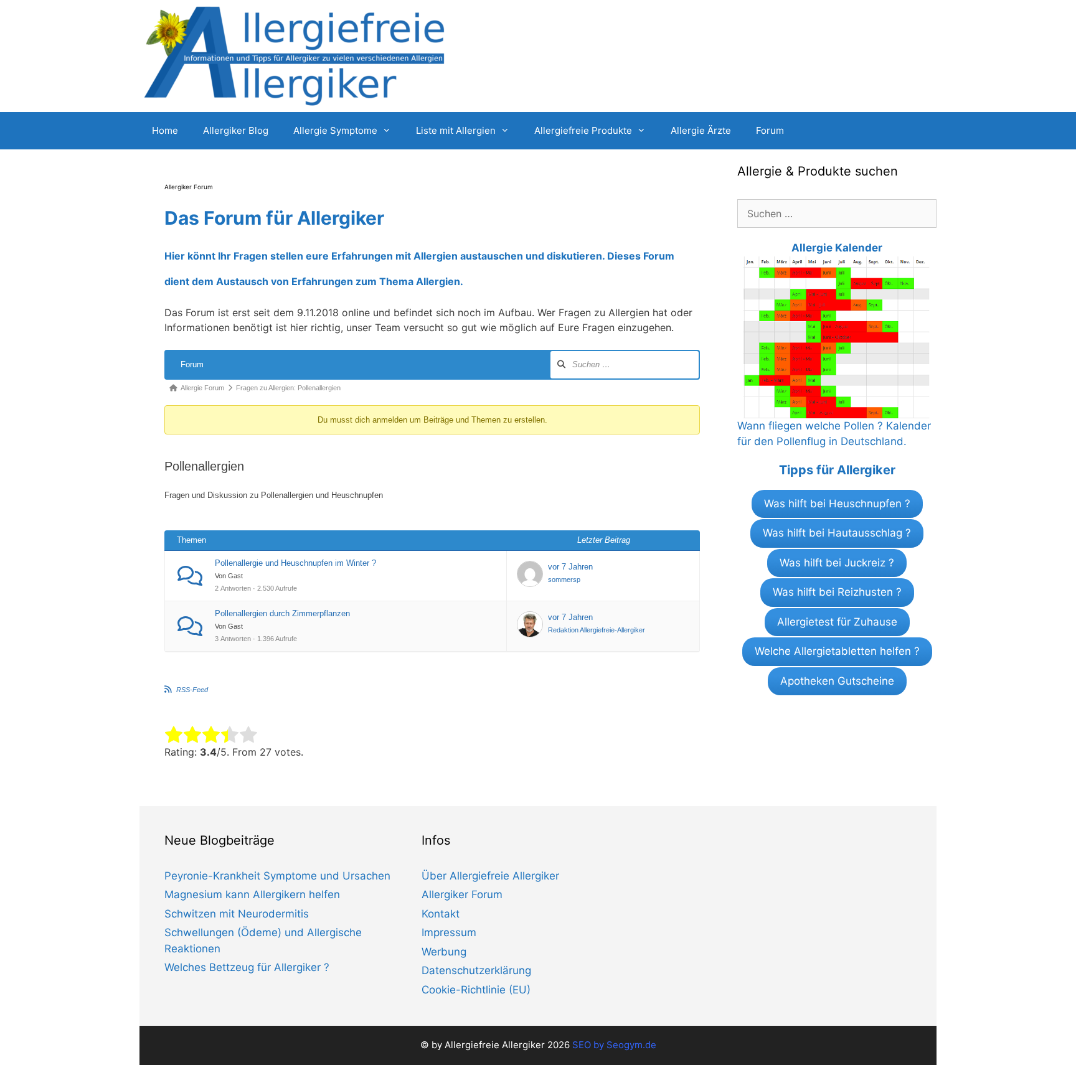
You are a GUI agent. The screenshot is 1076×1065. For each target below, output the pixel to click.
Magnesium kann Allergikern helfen (252, 894)
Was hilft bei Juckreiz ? (837, 562)
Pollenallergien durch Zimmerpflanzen (282, 613)
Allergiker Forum (462, 894)
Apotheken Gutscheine (837, 681)
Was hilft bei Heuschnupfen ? (837, 503)
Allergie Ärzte (701, 130)
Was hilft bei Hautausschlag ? (837, 533)
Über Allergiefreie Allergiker (490, 876)
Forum (770, 130)
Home (165, 130)
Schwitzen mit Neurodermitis (236, 914)
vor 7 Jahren (570, 566)
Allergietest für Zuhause (837, 622)
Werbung (444, 951)
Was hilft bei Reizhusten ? (837, 592)
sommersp (564, 579)
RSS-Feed (192, 689)
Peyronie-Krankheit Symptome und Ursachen (277, 876)
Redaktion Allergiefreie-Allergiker (596, 630)
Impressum (449, 932)
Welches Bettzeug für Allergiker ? (246, 967)
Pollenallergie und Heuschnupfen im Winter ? (295, 563)
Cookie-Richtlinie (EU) (476, 989)
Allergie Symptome (335, 130)
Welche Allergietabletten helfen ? (837, 651)
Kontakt (441, 914)
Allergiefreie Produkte (583, 130)
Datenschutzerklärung (476, 970)
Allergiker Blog (235, 130)
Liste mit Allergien (456, 130)
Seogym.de (631, 1045)
